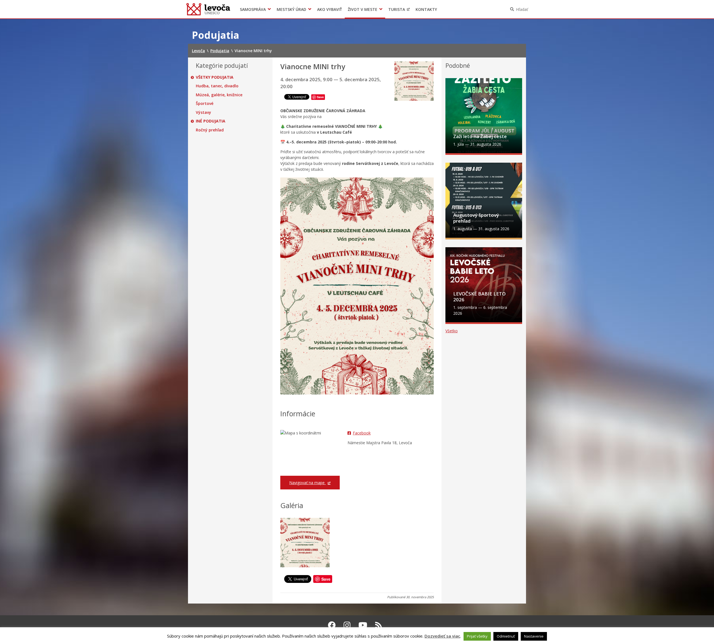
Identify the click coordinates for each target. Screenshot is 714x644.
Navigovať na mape (307, 482)
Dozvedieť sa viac (442, 636)
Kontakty (426, 9)
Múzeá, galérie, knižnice (219, 94)
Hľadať (522, 9)
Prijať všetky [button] (477, 636)
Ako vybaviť (329, 9)
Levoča (208, 9)
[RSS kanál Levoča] (378, 625)
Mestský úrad (291, 9)
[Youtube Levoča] (362, 625)
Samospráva (253, 9)
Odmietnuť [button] (506, 636)
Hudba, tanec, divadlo (217, 85)
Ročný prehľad (210, 130)
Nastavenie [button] (534, 636)
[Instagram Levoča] (347, 625)
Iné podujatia (210, 121)
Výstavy (203, 112)
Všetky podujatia (214, 77)
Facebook (362, 433)
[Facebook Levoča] (332, 625)
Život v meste (362, 9)
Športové (204, 103)
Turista (396, 9)
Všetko (451, 330)
